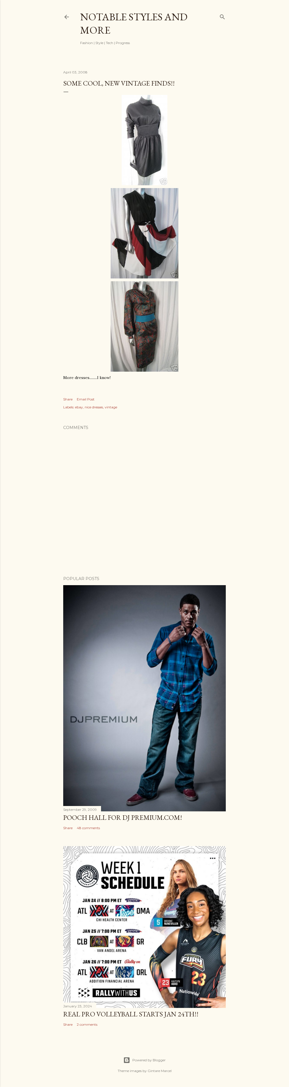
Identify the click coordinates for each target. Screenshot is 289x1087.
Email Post (86, 399)
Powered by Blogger (149, 1060)
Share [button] (68, 399)
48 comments (88, 828)
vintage (111, 407)
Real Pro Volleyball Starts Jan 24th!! (130, 1014)
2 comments (87, 1024)
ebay (79, 407)
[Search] (222, 15)
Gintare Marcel (160, 1071)
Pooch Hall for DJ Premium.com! (122, 817)
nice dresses (94, 407)
